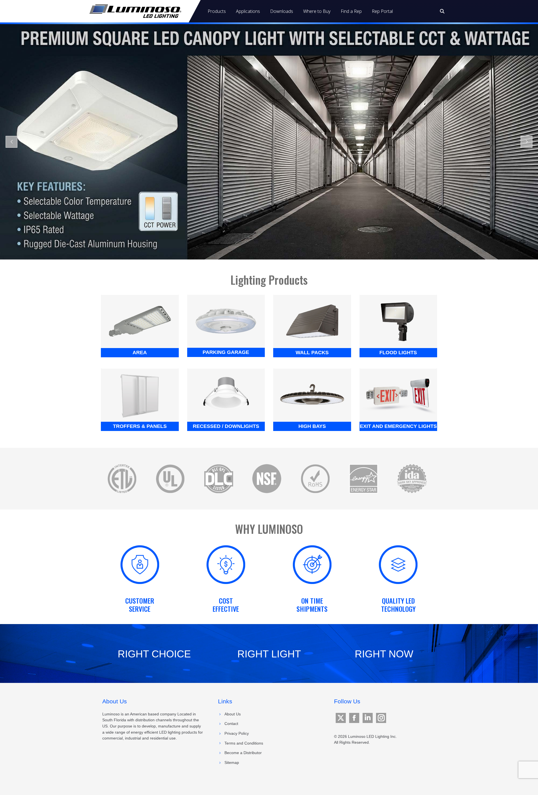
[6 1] (219, 479)
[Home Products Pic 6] (226, 394)
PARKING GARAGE (226, 352)
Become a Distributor (243, 752)
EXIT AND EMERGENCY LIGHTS (398, 426)
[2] (170, 479)
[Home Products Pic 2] (312, 321)
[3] (315, 479)
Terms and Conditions (243, 743)
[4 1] (267, 479)
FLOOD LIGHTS (398, 352)
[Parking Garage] (226, 321)
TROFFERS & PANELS (140, 426)
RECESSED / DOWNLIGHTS (226, 426)
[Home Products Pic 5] (312, 394)
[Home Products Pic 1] (140, 321)
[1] (363, 479)
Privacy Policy (236, 733)
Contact (231, 723)
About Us (232, 714)
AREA (140, 352)
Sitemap (231, 762)
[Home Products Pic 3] (398, 321)
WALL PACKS (312, 352)
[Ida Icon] (412, 479)
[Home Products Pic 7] (398, 394)
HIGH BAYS (312, 426)
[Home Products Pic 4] (140, 394)
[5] (122, 479)
